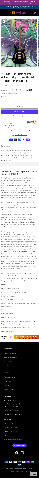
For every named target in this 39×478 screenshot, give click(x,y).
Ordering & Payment (10, 358)
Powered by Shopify (21, 468)
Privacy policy (10, 471)
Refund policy (32, 468)
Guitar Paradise (11, 468)
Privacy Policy (8, 381)
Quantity (3, 96)
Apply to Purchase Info (20, 135)
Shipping (3, 93)
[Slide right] (23, 70)
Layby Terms (8, 362)
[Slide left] (16, 70)
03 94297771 (13, 431)
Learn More (28, 131)
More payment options (19, 116)
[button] (4, 13)
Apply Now (10, 131)
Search (6, 366)
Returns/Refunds (9, 377)
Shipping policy (30, 471)
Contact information (20, 474)
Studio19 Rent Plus (10, 353)
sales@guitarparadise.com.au (13, 439)
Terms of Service (9, 389)
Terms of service (20, 471)
